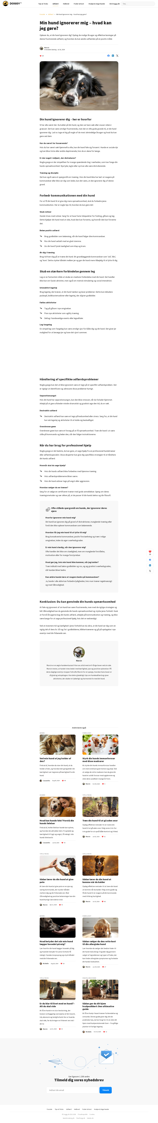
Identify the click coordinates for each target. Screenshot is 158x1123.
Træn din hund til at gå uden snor (100, 820)
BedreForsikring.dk (68, 1118)
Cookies (91, 1114)
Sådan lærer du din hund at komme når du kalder (96, 881)
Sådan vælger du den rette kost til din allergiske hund (99, 943)
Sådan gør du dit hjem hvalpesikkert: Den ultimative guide (98, 1006)
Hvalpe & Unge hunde (97, 4)
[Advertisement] (79, 354)
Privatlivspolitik (82, 1114)
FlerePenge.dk (80, 1118)
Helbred (66, 4)
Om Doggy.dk (114, 4)
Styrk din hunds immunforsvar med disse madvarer (98, 760)
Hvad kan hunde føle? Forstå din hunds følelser (57, 822)
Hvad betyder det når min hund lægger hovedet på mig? (56, 943)
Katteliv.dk (90, 1118)
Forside (42, 14)
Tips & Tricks (43, 4)
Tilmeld (105, 1090)
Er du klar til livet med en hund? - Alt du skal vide (57, 1005)
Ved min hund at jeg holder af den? (55, 760)
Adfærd (55, 4)
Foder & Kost (79, 4)
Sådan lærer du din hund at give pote (56, 881)
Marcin (46, 47)
